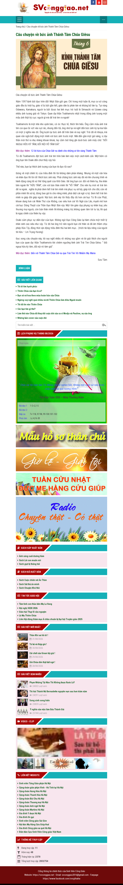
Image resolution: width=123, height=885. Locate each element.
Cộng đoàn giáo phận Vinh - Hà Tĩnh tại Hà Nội (41, 787)
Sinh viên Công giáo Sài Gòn (33, 821)
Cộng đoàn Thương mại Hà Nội (33, 802)
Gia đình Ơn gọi (26, 817)
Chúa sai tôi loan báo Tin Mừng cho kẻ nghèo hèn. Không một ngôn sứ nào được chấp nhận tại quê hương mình (61, 386)
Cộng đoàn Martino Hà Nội (31, 809)
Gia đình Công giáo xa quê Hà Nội (35, 828)
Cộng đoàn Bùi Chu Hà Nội (31, 798)
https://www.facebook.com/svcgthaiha (61, 878)
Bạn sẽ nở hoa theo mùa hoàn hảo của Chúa (38, 295)
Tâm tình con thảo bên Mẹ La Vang (35, 604)
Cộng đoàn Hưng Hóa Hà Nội (32, 791)
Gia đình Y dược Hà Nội (30, 813)
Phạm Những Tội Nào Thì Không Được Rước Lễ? (52, 682)
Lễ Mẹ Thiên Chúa (27, 615)
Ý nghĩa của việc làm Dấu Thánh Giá (46, 709)
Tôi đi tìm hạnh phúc (27, 286)
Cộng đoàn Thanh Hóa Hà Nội (33, 795)
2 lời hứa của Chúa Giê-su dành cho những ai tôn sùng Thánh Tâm (64, 150)
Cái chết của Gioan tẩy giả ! (42, 653)
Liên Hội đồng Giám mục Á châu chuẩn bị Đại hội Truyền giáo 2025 (50, 619)
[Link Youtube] (99, 2)
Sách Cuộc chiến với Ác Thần (33, 580)
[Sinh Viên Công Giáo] (61, 8)
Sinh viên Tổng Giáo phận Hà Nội (35, 783)
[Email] (104, 2)
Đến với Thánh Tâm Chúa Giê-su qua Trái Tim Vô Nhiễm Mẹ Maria (63, 253)
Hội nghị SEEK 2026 (28, 608)
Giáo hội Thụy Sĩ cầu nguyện (32, 612)
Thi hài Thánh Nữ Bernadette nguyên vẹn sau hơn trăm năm (58, 691)
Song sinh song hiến (39, 700)
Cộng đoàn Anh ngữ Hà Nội (32, 806)
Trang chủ (20, 26)
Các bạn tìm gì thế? (26, 309)
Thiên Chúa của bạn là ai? (29, 291)
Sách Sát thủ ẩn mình (29, 584)
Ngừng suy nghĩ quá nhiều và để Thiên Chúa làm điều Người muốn (49, 300)
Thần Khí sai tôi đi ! (38, 635)
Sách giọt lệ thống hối (29, 564)
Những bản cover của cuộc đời (32, 318)
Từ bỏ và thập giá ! (38, 644)
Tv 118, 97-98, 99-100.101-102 (38, 414)
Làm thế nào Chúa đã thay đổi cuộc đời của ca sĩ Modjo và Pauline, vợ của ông (54, 313)
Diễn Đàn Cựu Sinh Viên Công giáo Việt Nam (40, 832)
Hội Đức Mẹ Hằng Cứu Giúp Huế (34, 824)
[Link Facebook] (93, 2)
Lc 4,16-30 (29, 418)
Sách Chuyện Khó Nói (29, 588)
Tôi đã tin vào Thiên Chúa (29, 304)
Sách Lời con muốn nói (30, 560)
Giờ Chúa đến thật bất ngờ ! (42, 662)
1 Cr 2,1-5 (29, 405)
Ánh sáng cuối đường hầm (31, 556)
